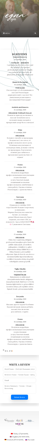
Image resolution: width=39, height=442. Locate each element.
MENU (7, 33)
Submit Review (19, 397)
